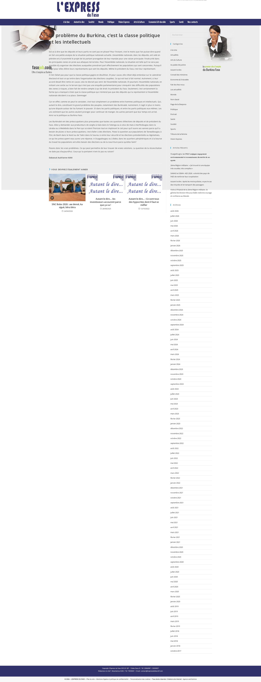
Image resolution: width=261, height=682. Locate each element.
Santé (172, 119)
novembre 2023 (176, 374)
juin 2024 (174, 339)
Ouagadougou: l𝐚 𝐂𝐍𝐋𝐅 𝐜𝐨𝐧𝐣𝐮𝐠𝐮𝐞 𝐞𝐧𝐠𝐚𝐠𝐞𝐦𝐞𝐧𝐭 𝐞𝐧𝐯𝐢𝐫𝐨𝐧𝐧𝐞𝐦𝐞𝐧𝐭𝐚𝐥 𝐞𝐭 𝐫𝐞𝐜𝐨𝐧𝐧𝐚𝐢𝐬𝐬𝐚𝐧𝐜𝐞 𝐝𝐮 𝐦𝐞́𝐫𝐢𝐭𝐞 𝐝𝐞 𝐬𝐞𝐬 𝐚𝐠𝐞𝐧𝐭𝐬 (190, 157)
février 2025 (175, 300)
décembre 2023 (176, 369)
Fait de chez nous (177, 84)
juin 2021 (174, 517)
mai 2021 (174, 522)
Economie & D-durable (179, 79)
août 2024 (174, 329)
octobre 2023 (175, 379)
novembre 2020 (176, 552)
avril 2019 (174, 616)
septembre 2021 (177, 502)
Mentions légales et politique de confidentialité (112, 679)
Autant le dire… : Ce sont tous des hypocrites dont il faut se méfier (144, 201)
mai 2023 (174, 403)
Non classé (174, 99)
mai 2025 (174, 285)
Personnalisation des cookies (140, 679)
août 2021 (174, 507)
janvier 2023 (175, 423)
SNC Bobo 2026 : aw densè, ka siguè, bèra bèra (67, 206)
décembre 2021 (176, 488)
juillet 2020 (174, 572)
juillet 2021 (174, 512)
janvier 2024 (175, 364)
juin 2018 (174, 636)
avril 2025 (174, 290)
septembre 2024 (177, 324)
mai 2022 (174, 463)
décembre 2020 (176, 547)
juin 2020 (174, 577)
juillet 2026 (174, 216)
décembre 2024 (176, 310)
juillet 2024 (174, 334)
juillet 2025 (174, 275)
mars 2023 (174, 413)
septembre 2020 (177, 562)
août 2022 (174, 448)
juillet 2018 (174, 631)
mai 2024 (174, 344)
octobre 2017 (175, 651)
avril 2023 (174, 408)
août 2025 (174, 270)
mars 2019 (174, 621)
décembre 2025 (176, 250)
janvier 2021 (175, 542)
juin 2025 (174, 280)
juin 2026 (174, 221)
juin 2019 (174, 611)
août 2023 (174, 389)
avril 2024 (174, 349)
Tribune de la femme (178, 134)
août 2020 (174, 567)
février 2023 (175, 418)
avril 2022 (174, 468)
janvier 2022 (175, 483)
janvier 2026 (175, 245)
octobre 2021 (175, 497)
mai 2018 (174, 641)
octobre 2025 (175, 260)
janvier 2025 (175, 305)
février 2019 (175, 626)
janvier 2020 (175, 601)
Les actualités (175, 89)
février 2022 (175, 478)
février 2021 (175, 537)
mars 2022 (174, 473)
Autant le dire (175, 70)
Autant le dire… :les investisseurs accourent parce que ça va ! (105, 201)
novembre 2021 (176, 492)
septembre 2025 (177, 265)
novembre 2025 (176, 255)
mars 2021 (174, 532)
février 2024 (175, 359)
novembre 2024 (176, 314)
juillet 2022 (174, 453)
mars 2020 (174, 591)
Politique (174, 109)
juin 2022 (174, 458)
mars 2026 (174, 235)
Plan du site (91, 679)
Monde (173, 94)
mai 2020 (174, 581)
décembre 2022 (176, 428)
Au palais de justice (178, 65)
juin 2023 (174, 399)
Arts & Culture (176, 60)
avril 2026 (174, 231)
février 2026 (175, 240)
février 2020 (175, 596)
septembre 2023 (177, 384)
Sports (173, 129)
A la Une (173, 50)
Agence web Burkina (190, 679)
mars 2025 (174, 295)
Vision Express (176, 139)
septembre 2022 (177, 443)
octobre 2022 (175, 438)
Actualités (174, 55)
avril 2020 (174, 586)
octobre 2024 (175, 320)
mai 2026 (174, 226)
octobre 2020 (175, 557)
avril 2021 (174, 527)
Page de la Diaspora (178, 104)
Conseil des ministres (178, 74)
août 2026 (174, 211)
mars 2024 (174, 354)
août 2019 (174, 606)
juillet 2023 (174, 394)
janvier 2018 (175, 646)
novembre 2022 (176, 433)
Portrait (173, 114)
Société (173, 124)
